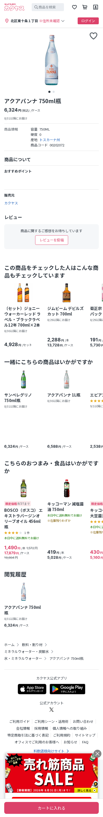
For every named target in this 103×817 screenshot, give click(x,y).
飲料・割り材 (32, 644)
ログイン (88, 20)
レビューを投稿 (52, 239)
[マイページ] (95, 7)
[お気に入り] (74, 7)
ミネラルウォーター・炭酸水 (26, 651)
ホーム (9, 644)
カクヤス (11, 203)
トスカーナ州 (49, 139)
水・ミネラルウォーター (23, 658)
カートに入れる (51, 808)
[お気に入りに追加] (93, 36)
